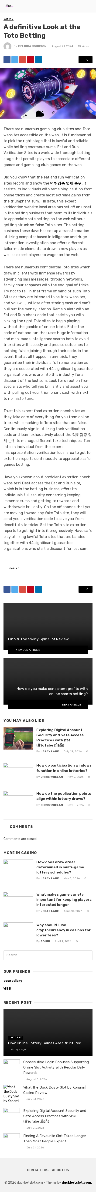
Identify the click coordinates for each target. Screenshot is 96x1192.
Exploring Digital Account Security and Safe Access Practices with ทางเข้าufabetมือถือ (60, 737)
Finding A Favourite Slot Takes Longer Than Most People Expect (54, 1138)
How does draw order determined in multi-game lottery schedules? (60, 867)
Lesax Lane (50, 751)
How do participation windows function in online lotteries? (64, 768)
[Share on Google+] (22, 59)
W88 (7, 989)
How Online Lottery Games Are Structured (44, 1043)
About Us (60, 1170)
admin (45, 941)
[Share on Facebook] (6, 59)
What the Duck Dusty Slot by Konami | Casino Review (54, 1090)
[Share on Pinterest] (30, 59)
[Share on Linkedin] (38, 59)
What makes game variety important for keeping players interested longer (64, 899)
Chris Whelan (52, 776)
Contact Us (37, 1170)
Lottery (16, 1037)
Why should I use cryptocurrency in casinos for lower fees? (63, 930)
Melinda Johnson (32, 46)
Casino (8, 19)
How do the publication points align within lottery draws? (63, 796)
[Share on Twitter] (14, 59)
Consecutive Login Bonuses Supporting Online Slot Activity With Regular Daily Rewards (56, 1067)
